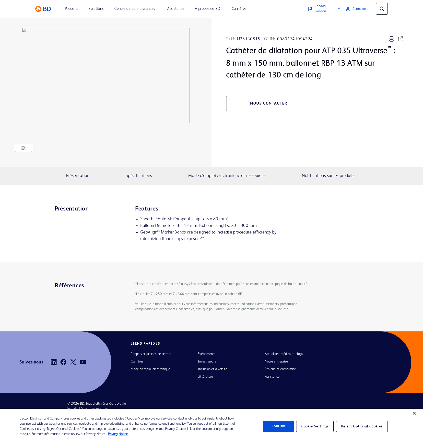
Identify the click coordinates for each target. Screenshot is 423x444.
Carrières (137, 361)
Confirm (278, 426)
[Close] (414, 413)
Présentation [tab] (78, 176)
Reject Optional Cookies (362, 426)
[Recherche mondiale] (382, 9)
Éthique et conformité (280, 369)
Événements (206, 354)
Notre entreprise (276, 361)
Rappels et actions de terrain (151, 354)
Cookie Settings (315, 426)
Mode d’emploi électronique (150, 369)
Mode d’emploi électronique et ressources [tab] (227, 176)
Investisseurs (207, 361)
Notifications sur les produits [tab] (328, 176)
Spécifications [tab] (139, 176)
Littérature (205, 376)
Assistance (272, 376)
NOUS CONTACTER (268, 103)
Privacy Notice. (118, 434)
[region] (211, 426)
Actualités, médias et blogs (284, 354)
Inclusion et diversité (212, 369)
